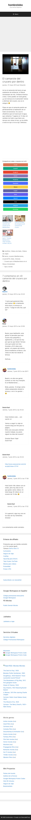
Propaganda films (9, 747)
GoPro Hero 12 (14, 548)
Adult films (6, 724)
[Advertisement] (15, 33)
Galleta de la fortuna (10, 776)
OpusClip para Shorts (10, 559)
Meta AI (16, 198)
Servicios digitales (9, 637)
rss (15, 721)
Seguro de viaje (8, 553)
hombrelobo (15, 4)
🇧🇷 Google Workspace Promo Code (15, 655)
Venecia (17, 259)
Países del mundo (9, 773)
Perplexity (15, 179)
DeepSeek (15, 183)
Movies (22, 666)
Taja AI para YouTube (10, 561)
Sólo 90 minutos (8, 781)
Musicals (6, 744)
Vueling (5, 556)
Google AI (15, 172)
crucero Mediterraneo (16, 256)
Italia (12, 259)
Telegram (15, 205)
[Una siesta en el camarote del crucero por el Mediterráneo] (7, 218)
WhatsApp (15, 209)
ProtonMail (6, 566)
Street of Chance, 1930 (11, 685)
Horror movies (8, 742)
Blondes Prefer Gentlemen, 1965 (14, 673)
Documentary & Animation (12, 731)
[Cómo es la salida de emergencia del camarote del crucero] (20, 218)
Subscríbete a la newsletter (12, 580)
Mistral (15, 187)
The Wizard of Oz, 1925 (11, 702)
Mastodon (6, 651)
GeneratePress (25, 817)
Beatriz (4, 292)
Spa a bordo (8, 266)
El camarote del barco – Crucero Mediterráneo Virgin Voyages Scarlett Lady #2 (6, 240)
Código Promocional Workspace (13, 639)
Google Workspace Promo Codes (14, 778)
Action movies (8, 721)
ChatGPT (15, 168)
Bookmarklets (7, 786)
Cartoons (6, 726)
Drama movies (8, 734)
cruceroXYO (6, 259)
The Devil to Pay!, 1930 (11, 670)
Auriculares (7, 551)
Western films (7, 757)
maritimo (7, 251)
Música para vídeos (9, 564)
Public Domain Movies (10, 605)
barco (6, 256)
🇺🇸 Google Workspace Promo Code (15, 653)
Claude (15, 164)
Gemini (15, 176)
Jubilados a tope (8, 621)
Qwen (15, 194)
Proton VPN (7, 569)
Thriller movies (8, 755)
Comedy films (7, 729)
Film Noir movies (8, 739)
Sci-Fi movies (7, 752)
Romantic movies (9, 749)
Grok (15, 202)
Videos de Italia (16, 251)
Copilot (15, 190)
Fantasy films (7, 737)
